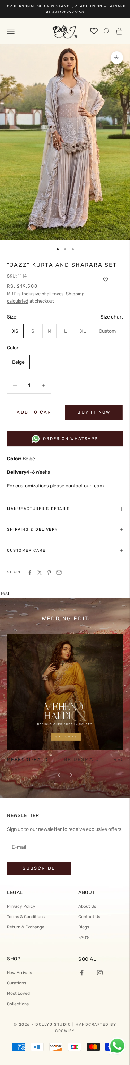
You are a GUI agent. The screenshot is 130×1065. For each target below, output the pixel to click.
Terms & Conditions (26, 916)
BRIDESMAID (81, 759)
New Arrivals (19, 972)
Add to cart (36, 412)
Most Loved (18, 993)
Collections (18, 1003)
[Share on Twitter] (39, 572)
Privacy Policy (21, 906)
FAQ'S (83, 937)
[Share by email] (59, 572)
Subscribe (39, 868)
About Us (87, 906)
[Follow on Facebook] (81, 972)
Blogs (83, 927)
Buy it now (93, 412)
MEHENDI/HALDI (28, 760)
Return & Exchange (25, 927)
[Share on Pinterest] (49, 572)
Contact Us (89, 916)
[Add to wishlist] (105, 280)
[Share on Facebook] (30, 572)
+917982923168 (68, 12)
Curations (16, 983)
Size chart (112, 317)
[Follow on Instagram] (99, 972)
